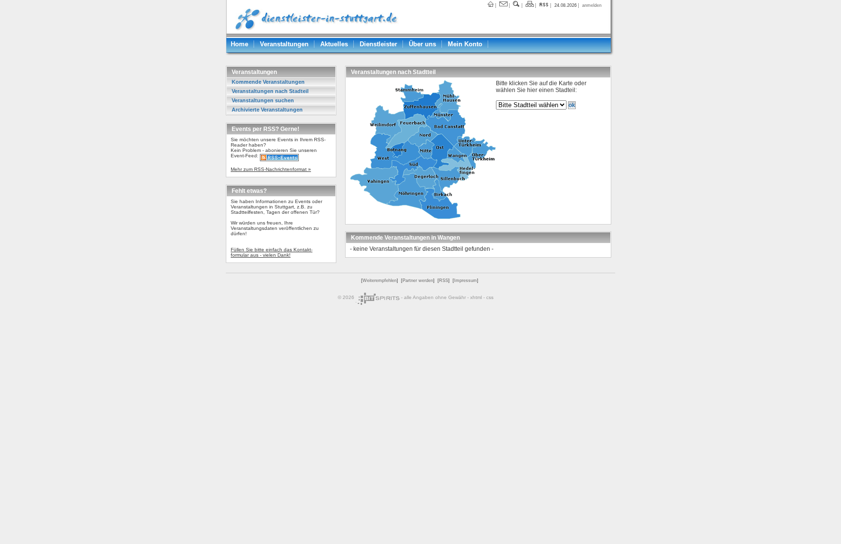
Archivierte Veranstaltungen (267, 110)
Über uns (422, 44)
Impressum (465, 280)
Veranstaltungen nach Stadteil (270, 91)
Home (239, 44)
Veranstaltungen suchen (263, 100)
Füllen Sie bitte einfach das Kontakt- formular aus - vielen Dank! (271, 252)
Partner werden (417, 280)
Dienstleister (378, 44)
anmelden (592, 5)
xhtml (476, 297)
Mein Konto (465, 44)
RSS (443, 280)
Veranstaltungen (284, 44)
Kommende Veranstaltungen (268, 82)
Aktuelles (334, 44)
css (490, 297)
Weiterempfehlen (380, 280)
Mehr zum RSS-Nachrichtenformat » (271, 169)
